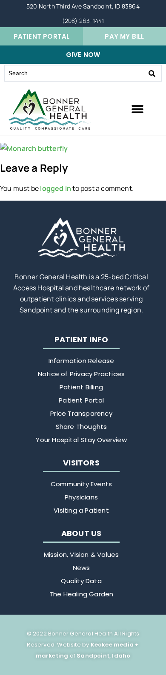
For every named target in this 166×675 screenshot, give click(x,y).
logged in (55, 188)
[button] (137, 109)
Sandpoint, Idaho (103, 656)
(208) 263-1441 (83, 21)
